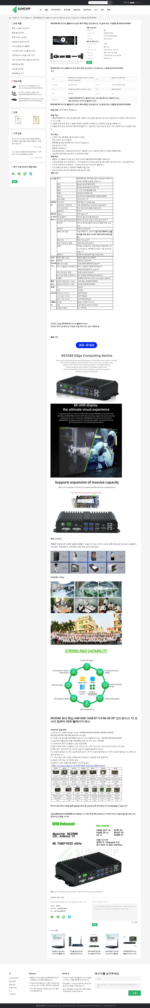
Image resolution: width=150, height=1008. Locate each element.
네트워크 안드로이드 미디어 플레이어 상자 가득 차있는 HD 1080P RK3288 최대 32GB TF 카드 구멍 (58, 952)
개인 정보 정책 (40, 1005)
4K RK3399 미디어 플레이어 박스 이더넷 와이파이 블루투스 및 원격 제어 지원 (129, 952)
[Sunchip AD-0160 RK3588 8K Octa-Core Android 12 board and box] (63, 39)
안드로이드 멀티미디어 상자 (62, 892)
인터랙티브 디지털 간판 (21, 55)
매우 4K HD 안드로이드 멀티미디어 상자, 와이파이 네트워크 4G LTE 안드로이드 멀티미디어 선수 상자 (94, 952)
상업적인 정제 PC (19, 42)
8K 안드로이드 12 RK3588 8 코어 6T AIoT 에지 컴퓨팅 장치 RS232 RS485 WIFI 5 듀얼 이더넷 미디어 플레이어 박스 (31, 88)
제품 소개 (16, 18)
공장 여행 (67, 10)
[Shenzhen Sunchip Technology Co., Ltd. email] (14, 174)
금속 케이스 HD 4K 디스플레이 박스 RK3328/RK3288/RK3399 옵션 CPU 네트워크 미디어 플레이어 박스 (31, 94)
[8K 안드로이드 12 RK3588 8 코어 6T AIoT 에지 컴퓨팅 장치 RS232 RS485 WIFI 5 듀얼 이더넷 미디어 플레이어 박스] (14, 87)
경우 (102, 10)
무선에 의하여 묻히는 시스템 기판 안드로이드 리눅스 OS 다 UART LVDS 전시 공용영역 (45, 984)
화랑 (108, 10)
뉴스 (96, 10)
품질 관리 (77, 10)
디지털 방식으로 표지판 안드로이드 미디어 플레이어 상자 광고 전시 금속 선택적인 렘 (76, 952)
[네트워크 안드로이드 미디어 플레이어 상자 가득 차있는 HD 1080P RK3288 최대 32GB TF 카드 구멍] (58, 941)
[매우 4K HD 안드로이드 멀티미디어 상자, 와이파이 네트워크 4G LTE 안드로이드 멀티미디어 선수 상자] (94, 941)
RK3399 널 (16, 64)
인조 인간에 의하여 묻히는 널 (23, 60)
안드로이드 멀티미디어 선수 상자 (81, 892)
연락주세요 (87, 10)
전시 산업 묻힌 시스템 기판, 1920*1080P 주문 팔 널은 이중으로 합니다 (77, 990)
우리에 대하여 (56, 10)
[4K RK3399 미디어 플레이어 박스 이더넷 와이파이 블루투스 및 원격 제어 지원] (130, 941)
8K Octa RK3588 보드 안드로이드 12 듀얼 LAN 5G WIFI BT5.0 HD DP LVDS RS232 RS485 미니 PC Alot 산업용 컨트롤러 (31, 101)
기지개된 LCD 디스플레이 (22, 51)
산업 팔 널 (16, 69)
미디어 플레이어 (26, 18)
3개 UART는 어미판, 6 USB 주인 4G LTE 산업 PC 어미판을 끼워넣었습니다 (77, 985)
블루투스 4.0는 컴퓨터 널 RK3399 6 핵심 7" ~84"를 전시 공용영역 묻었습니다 (44, 979)
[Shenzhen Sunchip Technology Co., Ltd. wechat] (26, 174)
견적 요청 (126, 2)
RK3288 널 (16, 73)
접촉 (89, 62)
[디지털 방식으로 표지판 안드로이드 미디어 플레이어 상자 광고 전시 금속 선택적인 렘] (76, 941)
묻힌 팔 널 (16, 33)
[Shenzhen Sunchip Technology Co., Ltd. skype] (32, 174)
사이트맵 (12, 994)
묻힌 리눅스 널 (17, 37)
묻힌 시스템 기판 (18, 28)
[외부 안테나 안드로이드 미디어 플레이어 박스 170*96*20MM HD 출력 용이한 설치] (112, 941)
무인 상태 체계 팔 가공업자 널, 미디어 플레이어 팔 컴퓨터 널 (44, 990)
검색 (109, 2)
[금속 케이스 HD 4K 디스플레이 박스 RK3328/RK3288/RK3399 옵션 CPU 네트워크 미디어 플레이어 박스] (14, 93)
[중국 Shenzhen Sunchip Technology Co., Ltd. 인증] (18, 120)
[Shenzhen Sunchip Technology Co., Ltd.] (21, 9)
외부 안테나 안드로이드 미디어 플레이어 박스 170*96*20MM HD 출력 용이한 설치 (112, 952)
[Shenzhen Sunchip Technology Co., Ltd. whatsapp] (20, 174)
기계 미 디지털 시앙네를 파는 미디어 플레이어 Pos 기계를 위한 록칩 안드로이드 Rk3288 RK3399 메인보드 (77, 979)
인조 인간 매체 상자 (97, 892)
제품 (46, 10)
